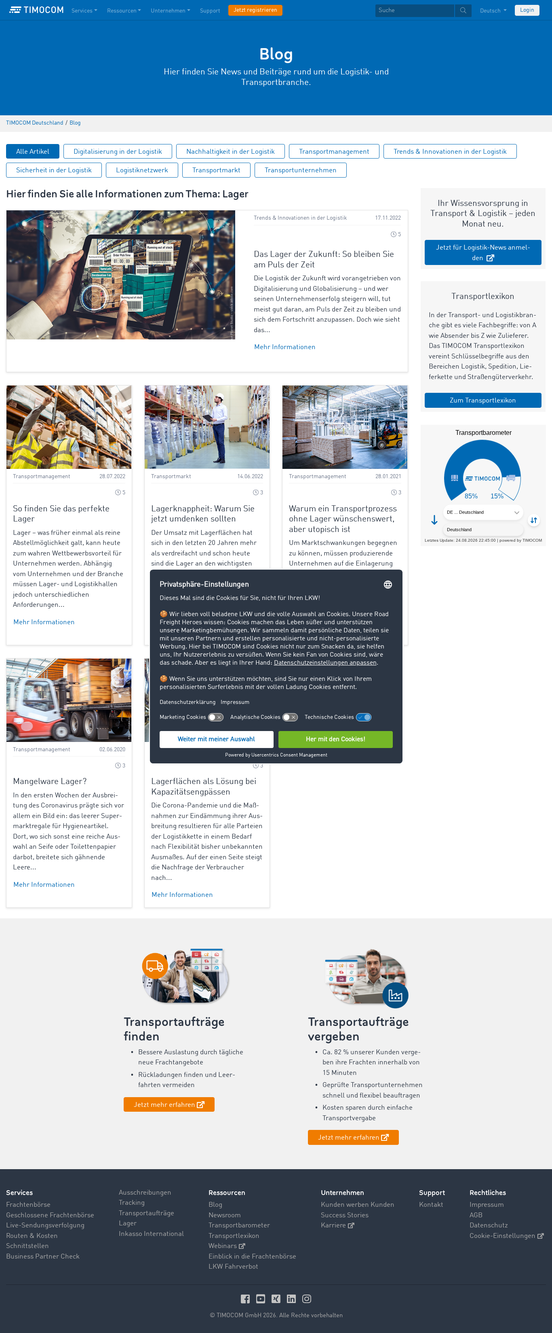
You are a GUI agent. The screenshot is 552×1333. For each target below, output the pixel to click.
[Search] (463, 10)
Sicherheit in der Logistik (54, 170)
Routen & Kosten (32, 1236)
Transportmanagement (334, 151)
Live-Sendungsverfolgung (45, 1225)
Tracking (132, 1202)
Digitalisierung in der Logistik (118, 151)
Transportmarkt (216, 170)
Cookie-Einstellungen (502, 1236)
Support (210, 11)
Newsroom (225, 1215)
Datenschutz (489, 1225)
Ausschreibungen (145, 1192)
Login (527, 10)
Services (82, 11)
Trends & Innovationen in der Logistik (450, 151)
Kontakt (431, 1205)
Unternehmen (168, 11)
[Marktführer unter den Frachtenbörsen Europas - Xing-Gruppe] (277, 1299)
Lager (128, 1223)
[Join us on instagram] (306, 1299)
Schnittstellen (27, 1246)
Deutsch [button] (491, 11)
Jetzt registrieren (255, 10)
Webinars (223, 1246)
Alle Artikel (32, 151)
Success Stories (345, 1215)
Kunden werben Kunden (357, 1205)
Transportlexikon (234, 1236)
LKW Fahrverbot (233, 1266)
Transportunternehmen (301, 170)
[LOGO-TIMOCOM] (36, 10)
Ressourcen (122, 11)
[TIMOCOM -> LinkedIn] (292, 1299)
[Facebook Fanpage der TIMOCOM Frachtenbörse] (246, 1299)
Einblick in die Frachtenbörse (252, 1256)
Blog (215, 1205)
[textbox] (423, 10)
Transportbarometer (239, 1225)
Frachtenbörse (28, 1205)
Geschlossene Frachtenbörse (50, 1215)
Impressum (487, 1205)
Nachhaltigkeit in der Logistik (230, 151)
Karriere (333, 1225)
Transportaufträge (146, 1213)
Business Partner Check (43, 1256)
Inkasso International (151, 1234)
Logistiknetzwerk (142, 170)
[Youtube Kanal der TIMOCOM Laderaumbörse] (262, 1299)
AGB (476, 1215)
